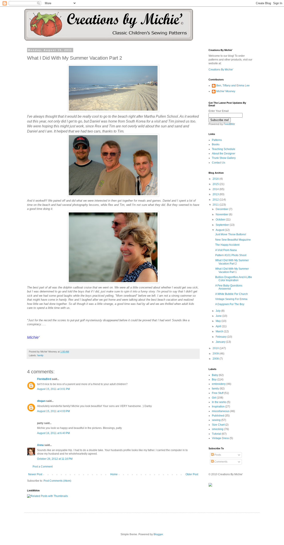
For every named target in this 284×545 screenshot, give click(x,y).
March (220, 331)
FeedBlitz (229, 124)
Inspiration (218, 406)
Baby (215, 375)
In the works (219, 402)
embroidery (219, 383)
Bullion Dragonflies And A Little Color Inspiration (233, 279)
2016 (216, 178)
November (222, 214)
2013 (216, 194)
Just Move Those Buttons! (230, 234)
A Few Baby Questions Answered (228, 287)
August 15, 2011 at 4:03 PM (53, 411)
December (222, 209)
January (221, 341)
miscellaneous (220, 411)
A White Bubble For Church (231, 294)
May (218, 321)
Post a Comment (43, 466)
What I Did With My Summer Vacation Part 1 (232, 270)
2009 (216, 353)
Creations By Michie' (221, 69)
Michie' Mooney (225, 91)
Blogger (158, 534)
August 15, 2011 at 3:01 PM (53, 389)
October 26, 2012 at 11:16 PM (55, 458)
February (221, 336)
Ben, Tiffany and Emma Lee (233, 85)
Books (215, 144)
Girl (214, 397)
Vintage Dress (220, 438)
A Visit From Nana (226, 250)
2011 (216, 204)
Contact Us (218, 162)
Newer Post (35, 474)
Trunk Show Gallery (224, 158)
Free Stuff (217, 393)
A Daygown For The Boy (229, 304)
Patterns (217, 140)
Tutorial (216, 433)
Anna (40, 445)
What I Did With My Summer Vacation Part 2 (232, 262)
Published (218, 415)
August (220, 230)
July (218, 310)
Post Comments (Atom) (57, 480)
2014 (216, 189)
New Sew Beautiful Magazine (233, 239)
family (40, 355)
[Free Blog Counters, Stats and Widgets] (210, 485)
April (219, 326)
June (219, 315)
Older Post (191, 474)
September (223, 224)
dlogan (41, 401)
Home (114, 474)
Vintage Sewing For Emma (231, 299)
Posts (217, 454)
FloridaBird (44, 379)
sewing (216, 420)
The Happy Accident (227, 244)
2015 (216, 184)
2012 (216, 199)
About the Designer (223, 153)
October (221, 219)
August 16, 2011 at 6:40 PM (53, 433)
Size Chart (218, 424)
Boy (214, 379)
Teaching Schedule (223, 149)
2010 (216, 348)
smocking (217, 429)
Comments (220, 461)
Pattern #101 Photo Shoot (230, 255)
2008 (216, 358)
